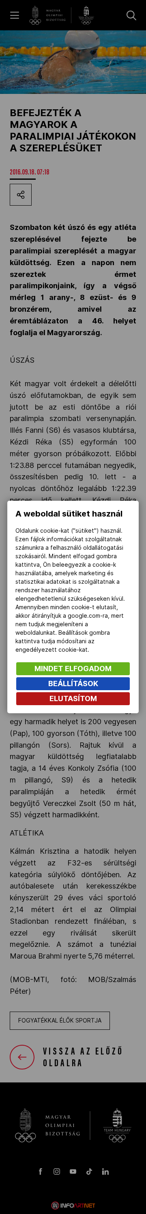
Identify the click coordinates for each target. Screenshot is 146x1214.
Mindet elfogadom (73, 668)
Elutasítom (73, 698)
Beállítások (73, 683)
